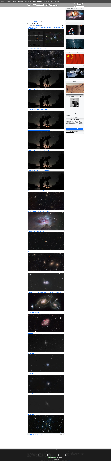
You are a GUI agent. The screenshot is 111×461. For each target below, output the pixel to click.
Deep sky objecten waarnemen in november (39, 130)
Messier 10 (30, 333)
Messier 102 (31, 394)
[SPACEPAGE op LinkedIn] (82, 4)
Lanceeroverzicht (21, 1)
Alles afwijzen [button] (59, 457)
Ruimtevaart (14, 1)
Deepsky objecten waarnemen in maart (38, 251)
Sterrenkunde (8, 1)
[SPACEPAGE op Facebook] (78, 4)
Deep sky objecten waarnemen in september (39, 170)
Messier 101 (31, 373)
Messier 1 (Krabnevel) (33, 312)
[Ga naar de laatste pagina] (41, 434)
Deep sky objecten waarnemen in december (39, 89)
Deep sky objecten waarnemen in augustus (38, 69)
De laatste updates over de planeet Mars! (75, 93)
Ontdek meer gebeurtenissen (74, 117)
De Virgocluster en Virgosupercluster (37, 48)
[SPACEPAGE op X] (75, 4)
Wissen (40, 25)
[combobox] (79, 6)
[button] (55, 453)
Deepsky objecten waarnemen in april (37, 191)
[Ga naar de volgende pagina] (40, 434)
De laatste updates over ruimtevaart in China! (74, 64)
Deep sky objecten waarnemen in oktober (38, 150)
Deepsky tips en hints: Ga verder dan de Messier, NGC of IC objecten (45, 292)
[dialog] (55, 455)
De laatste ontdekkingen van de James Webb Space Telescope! (74, 21)
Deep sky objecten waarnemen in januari (38, 109)
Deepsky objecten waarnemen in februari (38, 211)
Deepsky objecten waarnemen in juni (37, 231)
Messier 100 (31, 353)
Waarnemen (40, 1)
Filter (37, 25)
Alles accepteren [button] (52, 457)
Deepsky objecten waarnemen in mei (37, 272)
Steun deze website (74, 128)
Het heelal (27, 1)
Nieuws (3, 1)
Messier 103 (31, 414)
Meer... (52, 1)
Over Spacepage (57, 1)
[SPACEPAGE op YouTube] (80, 4)
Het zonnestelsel (33, 1)
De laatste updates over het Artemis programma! (74, 35)
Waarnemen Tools (46, 1)
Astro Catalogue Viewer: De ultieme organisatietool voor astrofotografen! (46, 27)
